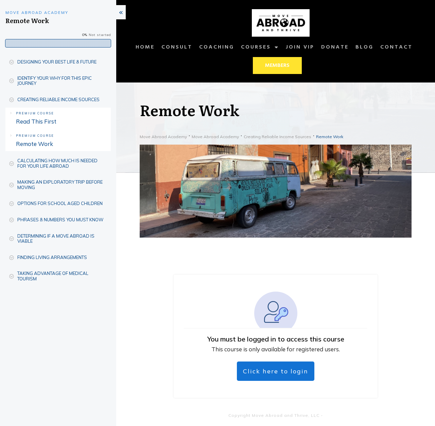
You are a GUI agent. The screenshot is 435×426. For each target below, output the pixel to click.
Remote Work (34, 143)
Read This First (36, 121)
